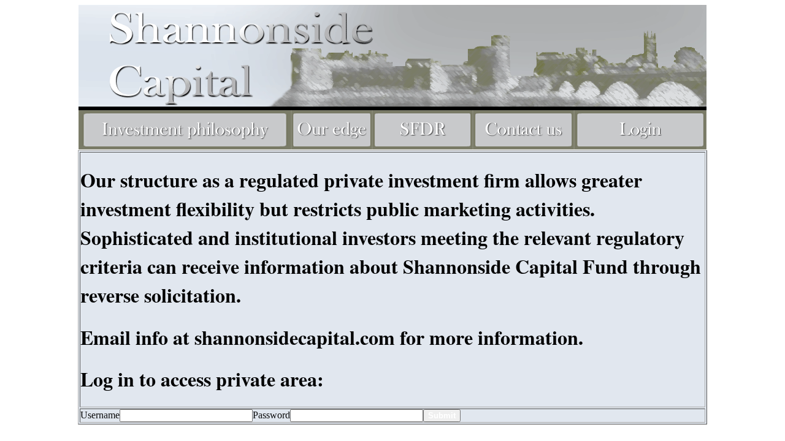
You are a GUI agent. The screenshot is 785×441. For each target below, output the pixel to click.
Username (100, 415)
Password (271, 415)
